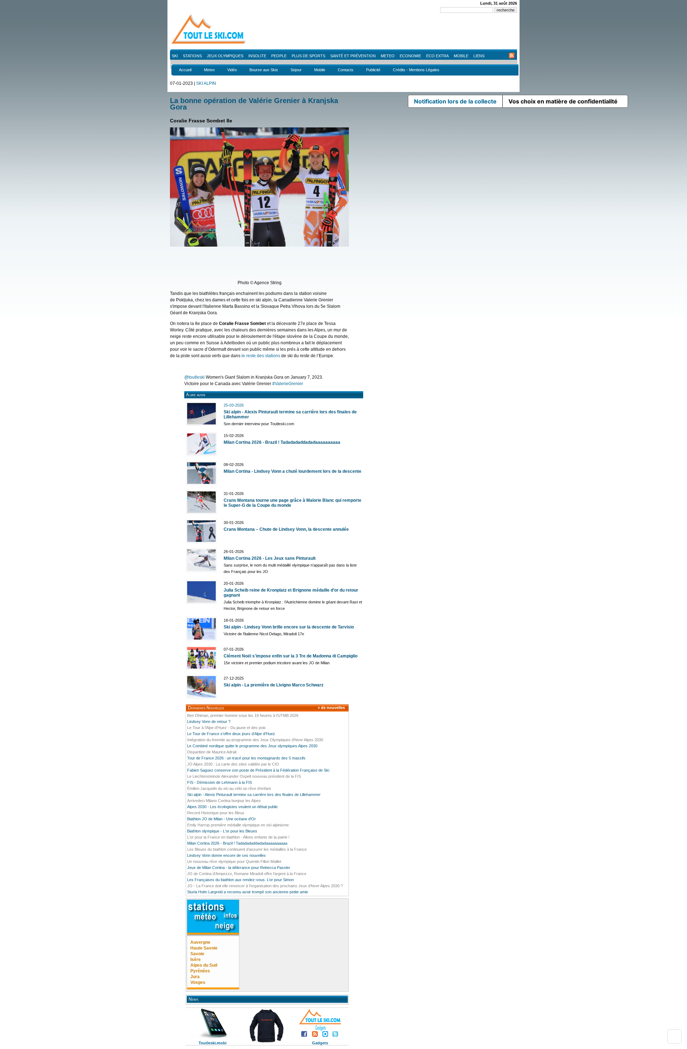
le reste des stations (261, 355)
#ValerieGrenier (287, 383)
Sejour (296, 70)
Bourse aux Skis (263, 70)
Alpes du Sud (203, 965)
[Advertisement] (387, 32)
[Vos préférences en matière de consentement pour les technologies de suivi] (674, 1036)
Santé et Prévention (353, 56)
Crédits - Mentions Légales (416, 70)
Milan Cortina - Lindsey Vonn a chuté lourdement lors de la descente (292, 471)
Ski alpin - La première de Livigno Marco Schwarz (273, 685)
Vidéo (232, 70)
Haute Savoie (204, 948)
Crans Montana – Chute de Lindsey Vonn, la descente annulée (286, 529)
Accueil (185, 70)
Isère (195, 959)
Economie (410, 56)
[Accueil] (209, 43)
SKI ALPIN (206, 83)
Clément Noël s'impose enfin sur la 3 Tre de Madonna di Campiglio (290, 656)
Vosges (197, 982)
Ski (175, 56)
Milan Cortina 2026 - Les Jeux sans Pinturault (270, 558)
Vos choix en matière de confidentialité (563, 101)
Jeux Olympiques (225, 56)
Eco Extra (437, 56)
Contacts (346, 70)
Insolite (257, 56)
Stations (192, 56)
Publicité (373, 70)
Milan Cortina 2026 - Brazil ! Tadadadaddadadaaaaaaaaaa (282, 442)
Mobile (461, 56)
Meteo (388, 56)
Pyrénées (200, 970)
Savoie (197, 953)
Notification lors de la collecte (455, 101)
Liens (478, 56)
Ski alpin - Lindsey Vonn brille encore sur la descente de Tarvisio (289, 627)
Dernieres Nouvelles (206, 707)
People (279, 56)
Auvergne (200, 942)
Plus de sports (308, 56)
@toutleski (194, 377)
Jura (195, 976)
